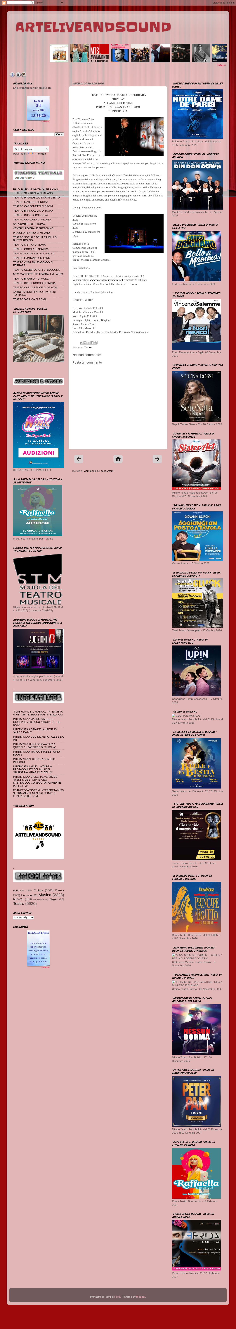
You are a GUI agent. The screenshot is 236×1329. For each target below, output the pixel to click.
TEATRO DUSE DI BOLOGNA (30, 215)
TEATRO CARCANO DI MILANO (32, 219)
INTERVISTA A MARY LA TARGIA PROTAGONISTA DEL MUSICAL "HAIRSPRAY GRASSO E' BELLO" (33, 769)
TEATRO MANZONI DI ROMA (30, 202)
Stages (53, 899)
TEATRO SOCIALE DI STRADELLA (33, 253)
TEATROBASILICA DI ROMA (29, 299)
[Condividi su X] (89, 343)
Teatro (88, 347)
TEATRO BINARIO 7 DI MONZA (31, 278)
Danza (59, 890)
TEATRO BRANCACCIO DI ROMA (33, 210)
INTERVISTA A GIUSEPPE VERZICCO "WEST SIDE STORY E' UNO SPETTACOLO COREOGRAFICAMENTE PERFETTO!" (37, 781)
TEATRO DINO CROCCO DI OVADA (34, 283)
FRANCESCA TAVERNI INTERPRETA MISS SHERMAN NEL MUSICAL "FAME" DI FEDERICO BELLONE (38, 793)
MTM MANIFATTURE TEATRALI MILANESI (38, 274)
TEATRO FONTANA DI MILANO (31, 258)
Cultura (38, 890)
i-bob (117, 1296)
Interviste (26, 895)
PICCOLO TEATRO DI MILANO (31, 233)
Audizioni (18, 890)
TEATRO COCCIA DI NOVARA (30, 249)
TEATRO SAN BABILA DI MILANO (33, 193)
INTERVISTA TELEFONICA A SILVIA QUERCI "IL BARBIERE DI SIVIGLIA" (34, 746)
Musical (18, 899)
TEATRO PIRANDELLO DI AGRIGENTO (36, 197)
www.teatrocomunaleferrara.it (106, 280)
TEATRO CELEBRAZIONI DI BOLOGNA (36, 269)
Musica (45, 895)
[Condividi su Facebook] (92, 343)
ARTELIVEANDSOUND (93, 27)
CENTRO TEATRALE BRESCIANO (33, 228)
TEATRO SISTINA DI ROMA (29, 244)
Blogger (140, 1296)
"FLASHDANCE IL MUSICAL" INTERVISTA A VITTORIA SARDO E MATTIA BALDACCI (38, 713)
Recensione (38, 899)
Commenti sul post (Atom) (99, 471)
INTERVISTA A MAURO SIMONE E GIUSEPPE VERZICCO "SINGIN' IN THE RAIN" (36, 722)
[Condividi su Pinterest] (96, 343)
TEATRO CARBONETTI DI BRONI (33, 206)
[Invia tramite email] (82, 343)
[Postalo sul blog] (85, 343)
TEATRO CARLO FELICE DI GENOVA (35, 287)
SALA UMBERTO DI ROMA (29, 224)
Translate (40, 153)
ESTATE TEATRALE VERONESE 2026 (35, 188)
